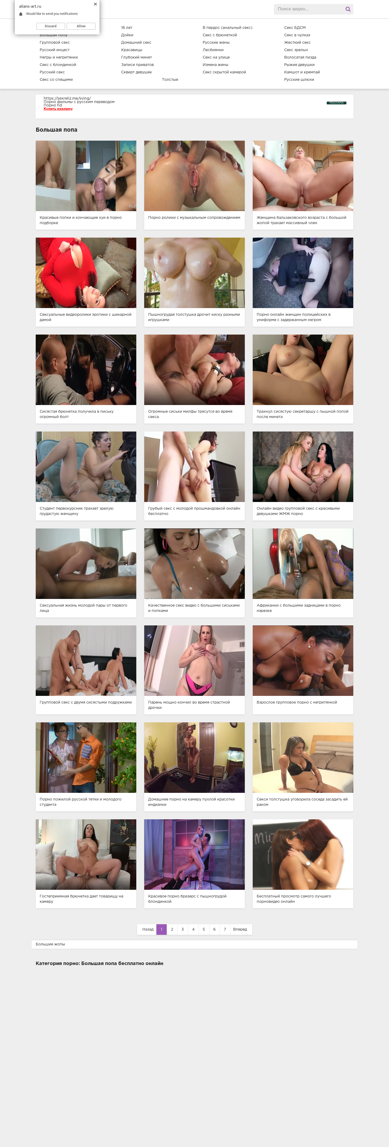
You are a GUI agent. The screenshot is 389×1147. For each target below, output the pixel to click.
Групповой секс (55, 42)
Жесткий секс (297, 42)
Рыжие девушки (299, 64)
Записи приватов (137, 64)
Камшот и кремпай (302, 72)
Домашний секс (136, 42)
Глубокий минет (136, 57)
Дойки (127, 35)
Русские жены (216, 42)
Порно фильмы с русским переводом (79, 102)
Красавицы (131, 50)
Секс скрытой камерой (224, 72)
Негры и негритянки (59, 57)
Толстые (170, 79)
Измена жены (215, 64)
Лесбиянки (213, 50)
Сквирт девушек (136, 72)
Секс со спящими (56, 79)
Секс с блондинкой (58, 64)
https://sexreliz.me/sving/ (67, 98)
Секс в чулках (297, 35)
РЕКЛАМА (336, 103)
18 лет (126, 27)
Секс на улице (216, 57)
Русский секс (52, 72)
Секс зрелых (296, 50)
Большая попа (53, 35)
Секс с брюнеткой (220, 35)
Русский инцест (55, 50)
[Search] (348, 9)
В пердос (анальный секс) (227, 27)
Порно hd (53, 105)
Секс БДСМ (295, 27)
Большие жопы (50, 944)
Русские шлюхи (299, 79)
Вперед (240, 929)
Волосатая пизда (300, 57)
